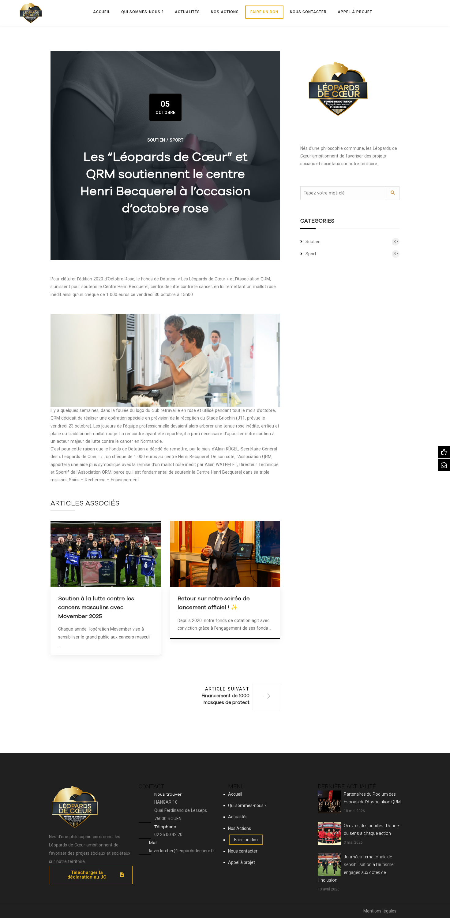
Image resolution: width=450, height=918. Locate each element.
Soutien (156, 140)
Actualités (187, 12)
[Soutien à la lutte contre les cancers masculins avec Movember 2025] (106, 553)
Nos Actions (225, 12)
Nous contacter (308, 12)
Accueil (101, 12)
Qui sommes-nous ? (142, 12)
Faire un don (264, 12)
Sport (176, 140)
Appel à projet (355, 12)
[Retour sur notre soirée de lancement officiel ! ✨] (225, 553)
